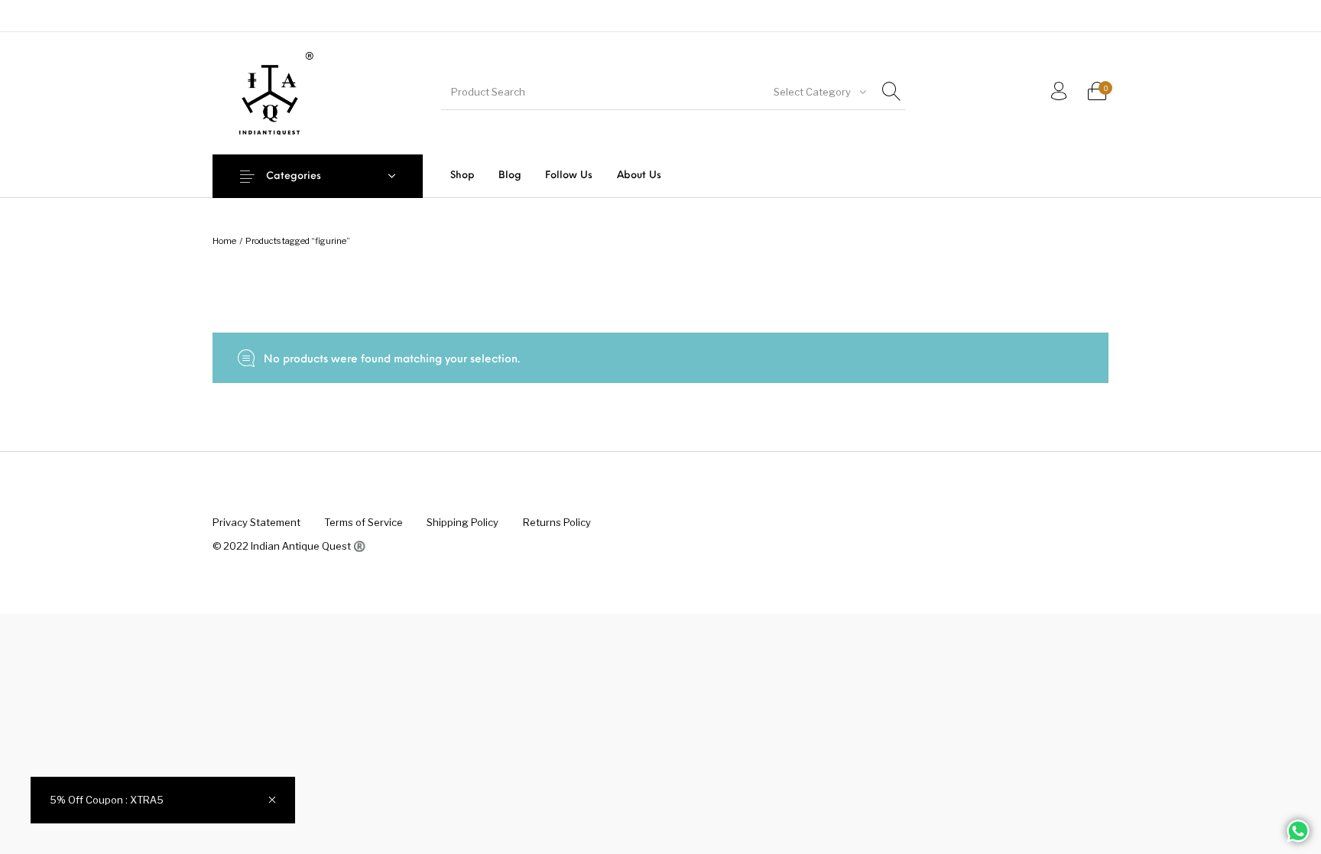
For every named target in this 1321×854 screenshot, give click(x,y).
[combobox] (818, 91)
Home (224, 240)
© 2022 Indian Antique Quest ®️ (289, 546)
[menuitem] (462, 175)
